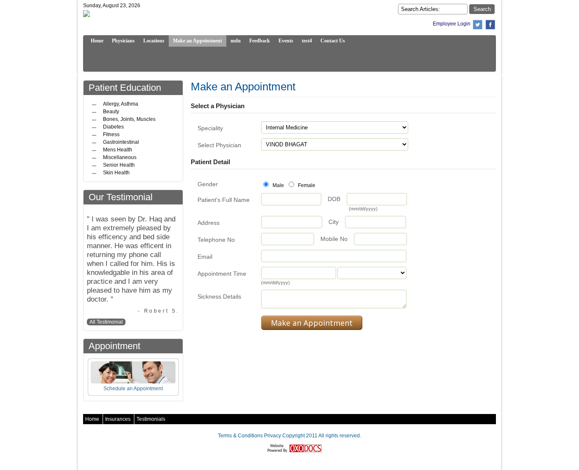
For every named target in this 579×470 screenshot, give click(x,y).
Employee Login (451, 24)
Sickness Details (219, 296)
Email (205, 256)
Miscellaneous (119, 157)
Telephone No (216, 239)
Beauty (111, 112)
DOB (334, 199)
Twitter (477, 24)
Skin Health (116, 173)
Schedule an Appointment (133, 389)
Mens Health (117, 150)
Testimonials (150, 419)
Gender (208, 184)
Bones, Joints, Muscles (129, 119)
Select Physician (219, 145)
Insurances (118, 419)
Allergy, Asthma (120, 104)
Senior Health (119, 165)
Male (277, 185)
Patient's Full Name (224, 199)
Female (306, 185)
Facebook (490, 24)
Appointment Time (222, 273)
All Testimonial (106, 322)
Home (92, 419)
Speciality (210, 128)
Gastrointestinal (121, 142)
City (333, 221)
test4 (307, 41)
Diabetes (113, 127)
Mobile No (334, 238)
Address (209, 222)
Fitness (111, 134)
